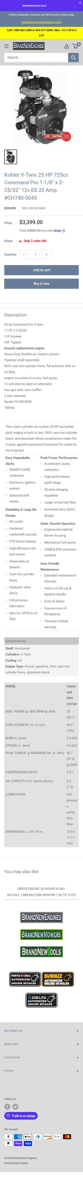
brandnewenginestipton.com (41, 22)
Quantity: (10, 254)
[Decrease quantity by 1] (24, 254)
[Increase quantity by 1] (46, 254)
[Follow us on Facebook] (7, 1107)
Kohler (10, 208)
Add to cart (41, 270)
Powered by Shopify (16, 1163)
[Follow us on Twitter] (15, 1107)
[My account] (66, 46)
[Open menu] (6, 46)
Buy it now (41, 284)
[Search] (73, 57)
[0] (75, 46)
